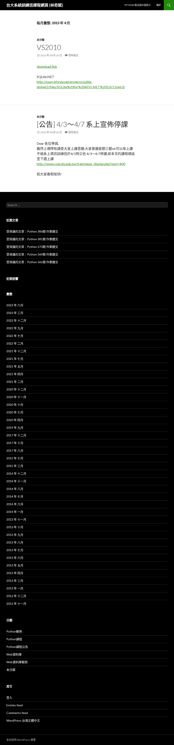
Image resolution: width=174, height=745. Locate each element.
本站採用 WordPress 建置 (21, 739)
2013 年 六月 (14, 557)
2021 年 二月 (14, 381)
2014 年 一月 (14, 512)
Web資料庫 (14, 654)
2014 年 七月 (14, 496)
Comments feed (17, 713)
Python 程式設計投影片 (138, 5)
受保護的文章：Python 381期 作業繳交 (32, 239)
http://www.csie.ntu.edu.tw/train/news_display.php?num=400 (81, 164)
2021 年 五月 (14, 366)
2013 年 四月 (14, 573)
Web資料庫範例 (17, 662)
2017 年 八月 (14, 450)
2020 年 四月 (14, 420)
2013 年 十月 (14, 527)
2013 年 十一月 (16, 519)
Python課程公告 (17, 647)
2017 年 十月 (14, 443)
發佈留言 (73, 55)
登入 (9, 697)
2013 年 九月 (14, 534)
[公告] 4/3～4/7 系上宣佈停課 (82, 124)
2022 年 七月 (14, 336)
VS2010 (49, 47)
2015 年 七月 (14, 458)
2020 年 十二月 (16, 389)
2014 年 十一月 (16, 481)
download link (47, 66)
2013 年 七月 (14, 550)
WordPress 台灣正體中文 (23, 720)
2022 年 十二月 (16, 320)
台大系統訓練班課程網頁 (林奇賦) (34, 5)
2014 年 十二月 (16, 473)
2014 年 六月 (14, 504)
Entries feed (14, 705)
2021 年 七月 (14, 358)
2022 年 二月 (14, 343)
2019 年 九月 (14, 427)
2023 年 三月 (14, 313)
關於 (158, 5)
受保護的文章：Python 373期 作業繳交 (32, 246)
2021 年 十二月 (16, 351)
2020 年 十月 (14, 404)
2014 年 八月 (14, 489)
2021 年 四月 (14, 374)
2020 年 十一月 (16, 397)
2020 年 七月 (14, 412)
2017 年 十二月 (16, 435)
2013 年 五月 (14, 565)
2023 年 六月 (14, 305)
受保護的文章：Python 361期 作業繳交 (32, 262)
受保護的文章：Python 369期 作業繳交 (32, 254)
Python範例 (14, 631)
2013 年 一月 (14, 588)
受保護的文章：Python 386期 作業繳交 (32, 231)
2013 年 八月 (14, 542)
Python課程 (14, 639)
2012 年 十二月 (16, 596)
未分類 (40, 39)
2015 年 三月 (14, 466)
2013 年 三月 (14, 580)
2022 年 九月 (14, 328)
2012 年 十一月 (16, 603)
